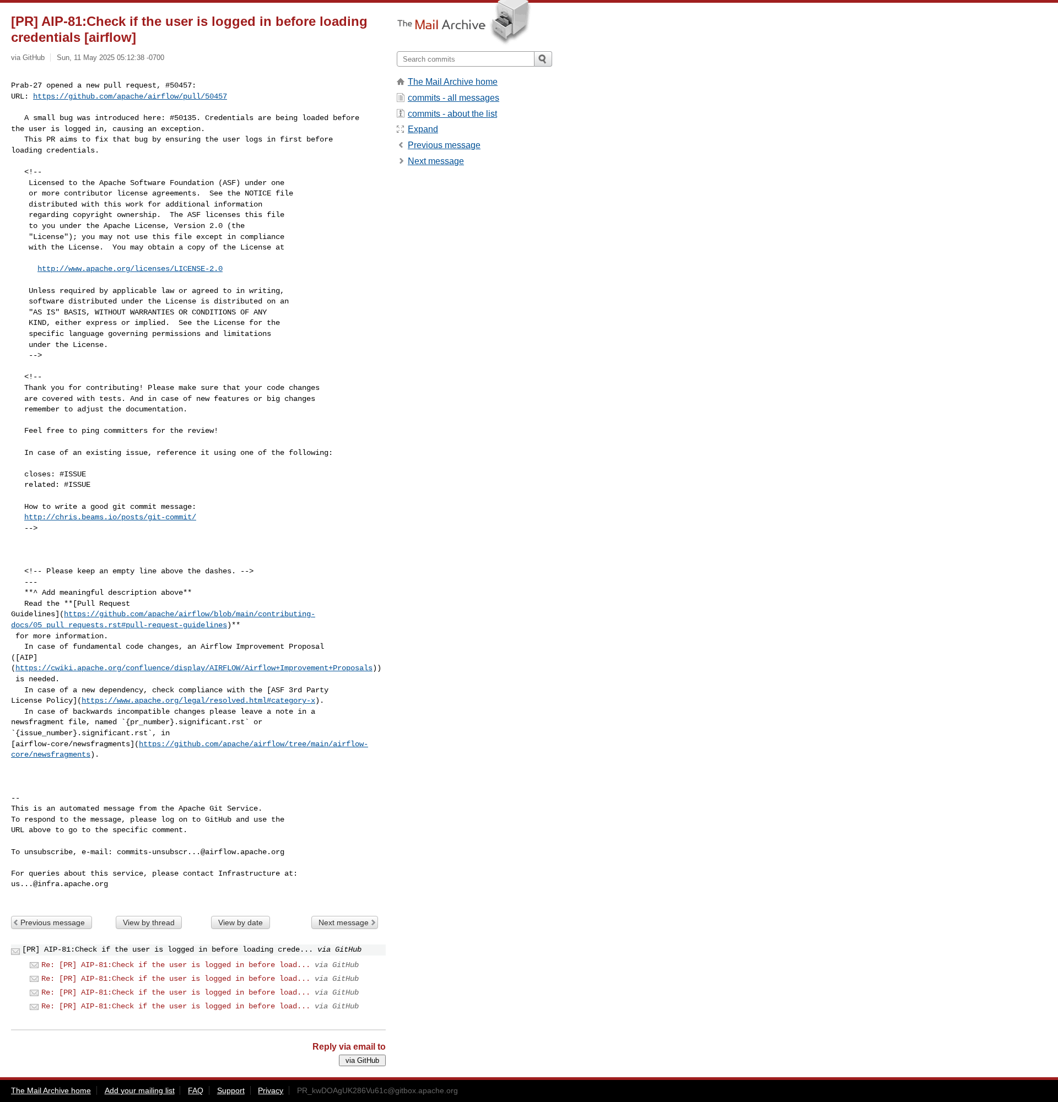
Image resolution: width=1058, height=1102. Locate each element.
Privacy (270, 1090)
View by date (240, 922)
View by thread (149, 922)
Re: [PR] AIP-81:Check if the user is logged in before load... (175, 964)
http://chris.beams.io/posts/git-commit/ (110, 517)
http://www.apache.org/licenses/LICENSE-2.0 (130, 268)
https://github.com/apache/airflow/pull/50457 (130, 96)
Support (231, 1090)
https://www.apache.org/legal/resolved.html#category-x (198, 700)
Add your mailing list (140, 1090)
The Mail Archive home (453, 81)
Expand (423, 129)
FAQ (195, 1090)
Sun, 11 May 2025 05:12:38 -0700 (110, 57)
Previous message (52, 922)
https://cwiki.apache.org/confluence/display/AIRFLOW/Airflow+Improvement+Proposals (194, 668)
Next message (344, 922)
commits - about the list (452, 113)
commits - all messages (453, 97)
